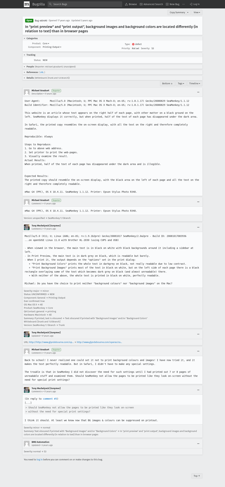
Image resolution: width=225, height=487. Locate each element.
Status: (37, 60)
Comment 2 (37, 229)
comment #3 (50, 398)
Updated (36, 336)
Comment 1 (37, 203)
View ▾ (197, 12)
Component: (34, 47)
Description (37, 93)
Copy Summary (177, 12)
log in (40, 459)
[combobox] (85, 4)
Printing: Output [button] (52, 47)
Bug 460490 (41, 20)
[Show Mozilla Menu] (27, 4)
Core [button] (46, 43)
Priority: (126, 48)
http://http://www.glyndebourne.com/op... (51, 342)
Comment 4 (37, 391)
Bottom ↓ (167, 83)
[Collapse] (198, 92)
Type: (127, 44)
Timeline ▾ (194, 83)
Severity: (145, 48)
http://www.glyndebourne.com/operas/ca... (99, 342)
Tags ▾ (181, 83)
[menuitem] (131, 4)
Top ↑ (197, 476)
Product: (36, 43)
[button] (194, 4)
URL (42, 72)
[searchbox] (85, 4)
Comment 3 (37, 353)
